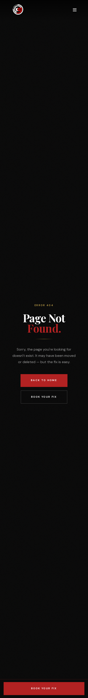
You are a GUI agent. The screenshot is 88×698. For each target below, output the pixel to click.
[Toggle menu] (74, 10)
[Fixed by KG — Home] (18, 9)
